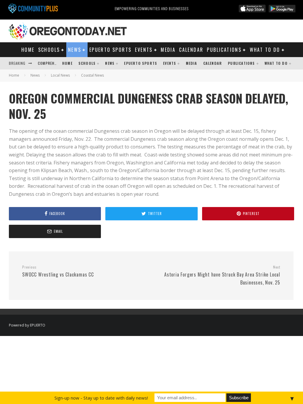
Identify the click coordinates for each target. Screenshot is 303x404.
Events (143, 49)
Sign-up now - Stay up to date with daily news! (101, 398)
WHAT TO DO (265, 49)
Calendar (191, 49)
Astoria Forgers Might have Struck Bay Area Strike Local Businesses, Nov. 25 (222, 275)
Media (168, 49)
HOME (28, 49)
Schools (49, 49)
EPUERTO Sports (110, 49)
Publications (224, 49)
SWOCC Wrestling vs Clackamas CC (58, 271)
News (74, 49)
